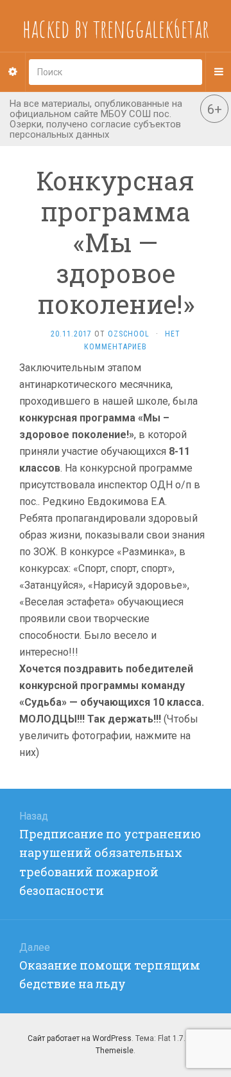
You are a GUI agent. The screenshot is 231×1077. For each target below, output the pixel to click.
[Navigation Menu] (218, 72)
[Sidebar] (13, 72)
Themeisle (114, 1050)
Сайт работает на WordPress (80, 1038)
